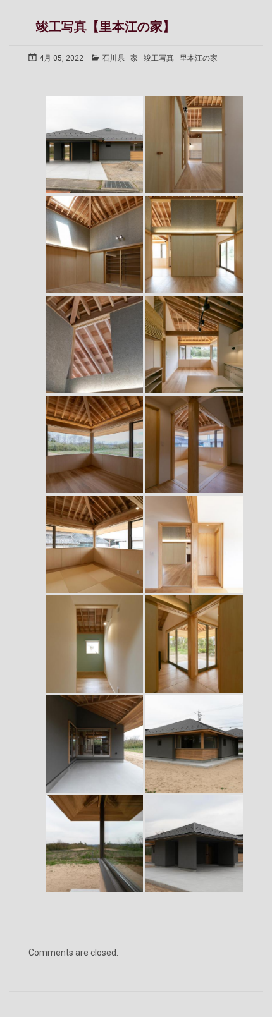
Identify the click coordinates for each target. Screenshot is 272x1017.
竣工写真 (159, 58)
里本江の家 (199, 58)
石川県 (113, 58)
